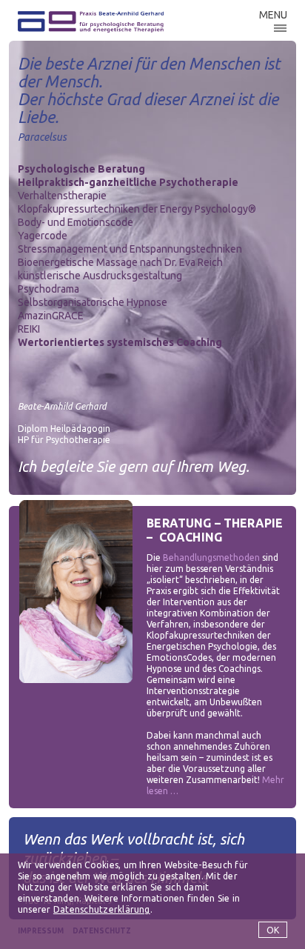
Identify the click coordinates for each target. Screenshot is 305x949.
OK (273, 930)
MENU (273, 15)
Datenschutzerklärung (101, 909)
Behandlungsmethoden (211, 557)
